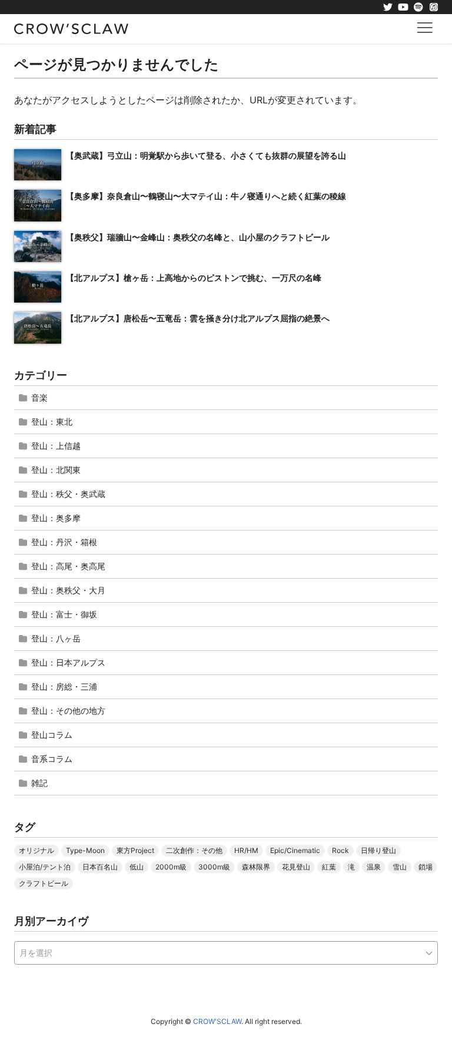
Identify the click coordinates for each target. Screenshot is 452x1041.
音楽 (39, 397)
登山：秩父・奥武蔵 (68, 494)
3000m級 (214, 866)
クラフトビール (43, 883)
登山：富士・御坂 (64, 614)
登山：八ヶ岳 (56, 638)
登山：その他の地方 (68, 711)
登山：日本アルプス (68, 662)
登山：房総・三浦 (64, 686)
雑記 (39, 783)
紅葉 (329, 866)
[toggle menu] (425, 27)
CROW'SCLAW (217, 1021)
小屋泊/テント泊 (45, 866)
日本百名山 (100, 866)
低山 (136, 866)
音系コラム (51, 759)
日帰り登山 (378, 850)
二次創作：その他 (194, 850)
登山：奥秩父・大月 (68, 590)
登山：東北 (51, 422)
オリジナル (36, 850)
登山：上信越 (56, 446)
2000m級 (171, 866)
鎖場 (425, 866)
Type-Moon (85, 850)
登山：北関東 (56, 470)
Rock (340, 850)
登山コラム (51, 735)
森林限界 (256, 866)
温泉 (374, 866)
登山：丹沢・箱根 (64, 542)
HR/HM (246, 850)
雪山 (400, 866)
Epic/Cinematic (295, 850)
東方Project (135, 850)
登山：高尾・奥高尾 (68, 566)
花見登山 (296, 866)
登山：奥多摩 (56, 518)
